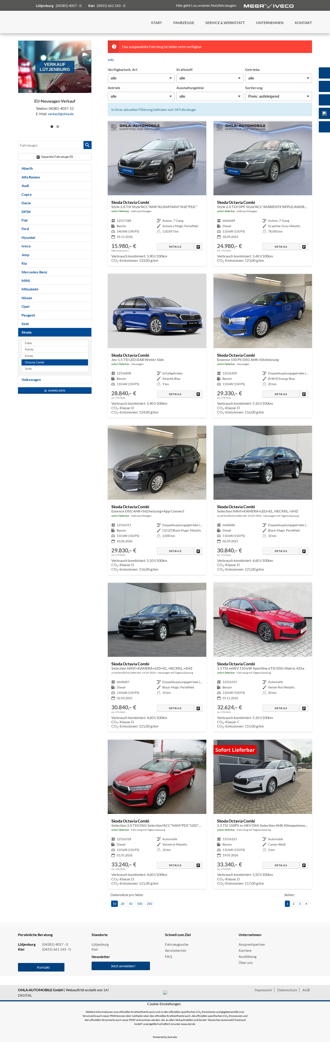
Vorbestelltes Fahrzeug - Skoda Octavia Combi (262, 500)
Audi (25, 185)
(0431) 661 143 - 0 (111, 5)
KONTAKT (303, 22)
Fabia (28, 343)
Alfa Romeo (31, 177)
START (156, 22)
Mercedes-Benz (34, 272)
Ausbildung (247, 956)
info (111, 59)
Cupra (26, 194)
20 (122, 904)
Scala (28, 368)
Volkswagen (31, 379)
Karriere (245, 950)
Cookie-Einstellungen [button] (164, 1004)
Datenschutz (287, 990)
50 (130, 904)
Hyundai (28, 237)
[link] (198, 246)
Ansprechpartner (252, 944)
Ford (25, 228)
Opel (25, 306)
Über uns (246, 962)
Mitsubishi (30, 289)
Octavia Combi (34, 362)
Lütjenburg (100, 944)
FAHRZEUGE (183, 22)
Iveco (26, 246)
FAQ (168, 956)
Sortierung (253, 88)
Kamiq (29, 349)
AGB (306, 990)
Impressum (263, 990)
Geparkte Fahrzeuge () (57, 156)
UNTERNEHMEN (270, 22)
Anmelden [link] (57, 390)
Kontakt (43, 967)
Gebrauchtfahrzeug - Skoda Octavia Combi (157, 193)
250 (149, 904)
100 (139, 904)
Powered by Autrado (165, 1037)
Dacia (26, 203)
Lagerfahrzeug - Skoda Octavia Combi (157, 346)
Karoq (29, 356)
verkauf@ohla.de (61, 114)
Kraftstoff (184, 69)
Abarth (27, 168)
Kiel (95, 949)
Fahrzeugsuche (176, 944)
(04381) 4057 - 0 (68, 5)
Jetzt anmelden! (123, 966)
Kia (24, 263)
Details (175, 246)
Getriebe (252, 69)
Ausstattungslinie (190, 88)
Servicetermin (175, 950)
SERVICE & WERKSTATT (225, 22)
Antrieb (114, 88)
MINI (26, 280)
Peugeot (28, 315)
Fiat (25, 220)
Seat (25, 323)
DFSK (26, 211)
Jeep (25, 255)
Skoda (26, 332)
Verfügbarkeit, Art (122, 69)
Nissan (27, 298)
